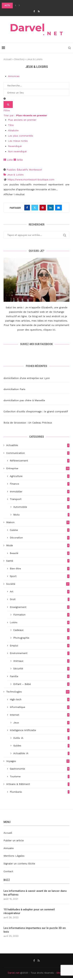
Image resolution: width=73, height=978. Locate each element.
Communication (37, 453)
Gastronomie (39, 768)
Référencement (39, 460)
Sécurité (41, 668)
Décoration (39, 537)
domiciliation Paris (14, 389)
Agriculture (39, 476)
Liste (9, 159)
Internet (39, 714)
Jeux (41, 722)
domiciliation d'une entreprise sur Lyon (27, 378)
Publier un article (14, 840)
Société (37, 583)
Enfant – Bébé (41, 684)
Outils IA (41, 738)
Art (39, 591)
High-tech (39, 699)
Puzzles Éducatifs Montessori (24, 169)
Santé (37, 560)
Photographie (41, 637)
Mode (37, 545)
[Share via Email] (58, 207)
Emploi (39, 645)
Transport (39, 499)
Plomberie (39, 791)
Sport (39, 576)
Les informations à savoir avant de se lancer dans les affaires (35, 892)
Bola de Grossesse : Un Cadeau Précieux (28, 422)
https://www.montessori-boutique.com (31, 179)
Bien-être (39, 568)
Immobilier (39, 491)
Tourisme (39, 776)
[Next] (19, 5)
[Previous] (15, 5)
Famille (39, 676)
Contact (8, 871)
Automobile (41, 506)
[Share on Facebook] (27, 207)
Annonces (13, 76)
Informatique (39, 707)
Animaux (41, 660)
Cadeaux (41, 630)
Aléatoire (13, 130)
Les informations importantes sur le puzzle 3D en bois (35, 929)
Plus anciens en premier (22, 119)
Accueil (8, 59)
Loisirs (39, 622)
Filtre (7, 110)
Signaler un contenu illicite (19, 863)
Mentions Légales (14, 855)
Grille (19, 159)
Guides (41, 745)
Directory (19, 59)
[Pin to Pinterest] (43, 207)
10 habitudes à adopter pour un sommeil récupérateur (29, 911)
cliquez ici (49, 329)
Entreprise (37, 468)
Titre (11, 125)
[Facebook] (34, 11)
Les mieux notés (18, 140)
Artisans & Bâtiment (37, 784)
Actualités (37, 445)
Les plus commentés (20, 135)
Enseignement (39, 607)
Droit (39, 599)
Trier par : (25, 115)
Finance (39, 483)
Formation (41, 614)
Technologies (37, 691)
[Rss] (39, 11)
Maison (37, 522)
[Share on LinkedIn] (50, 207)
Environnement (39, 653)
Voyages (37, 761)
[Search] (69, 48)
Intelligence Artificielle (39, 730)
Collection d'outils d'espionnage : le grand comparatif (36, 411)
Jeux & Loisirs (15, 174)
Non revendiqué (17, 151)
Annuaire (9, 848)
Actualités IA (41, 753)
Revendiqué (15, 146)
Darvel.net (13, 972)
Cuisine (39, 530)
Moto (41, 514)
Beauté (39, 553)
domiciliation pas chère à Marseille (24, 400)
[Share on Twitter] (34, 207)
